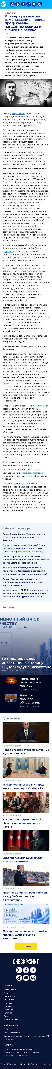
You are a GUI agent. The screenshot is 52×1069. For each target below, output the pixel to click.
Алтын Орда (42, 405)
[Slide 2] (33, 710)
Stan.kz (24, 486)
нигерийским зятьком (32, 473)
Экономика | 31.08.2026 (14, 670)
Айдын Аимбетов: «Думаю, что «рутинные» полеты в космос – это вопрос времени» (22, 582)
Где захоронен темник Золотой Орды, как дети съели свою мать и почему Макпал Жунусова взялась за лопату (24, 548)
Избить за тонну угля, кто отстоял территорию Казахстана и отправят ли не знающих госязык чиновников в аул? (25, 570)
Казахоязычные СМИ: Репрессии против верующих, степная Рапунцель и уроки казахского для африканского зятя (25, 593)
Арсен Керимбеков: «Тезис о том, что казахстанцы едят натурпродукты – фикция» (24, 537)
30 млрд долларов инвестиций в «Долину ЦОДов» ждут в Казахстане (25, 935)
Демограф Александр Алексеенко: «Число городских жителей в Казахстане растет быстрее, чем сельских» (26, 559)
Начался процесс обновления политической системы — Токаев (31, 699)
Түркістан (8, 251)
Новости (24, 690)
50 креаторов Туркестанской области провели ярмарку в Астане (22, 823)
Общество (11, 12)
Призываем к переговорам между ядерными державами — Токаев (31, 682)
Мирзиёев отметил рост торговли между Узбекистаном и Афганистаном (25, 896)
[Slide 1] (19, 710)
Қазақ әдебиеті (17, 113)
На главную (26, 946)
